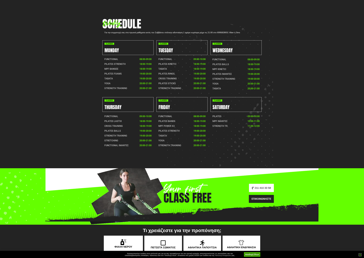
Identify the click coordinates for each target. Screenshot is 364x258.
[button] (360, 255)
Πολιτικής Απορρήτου (223, 255)
